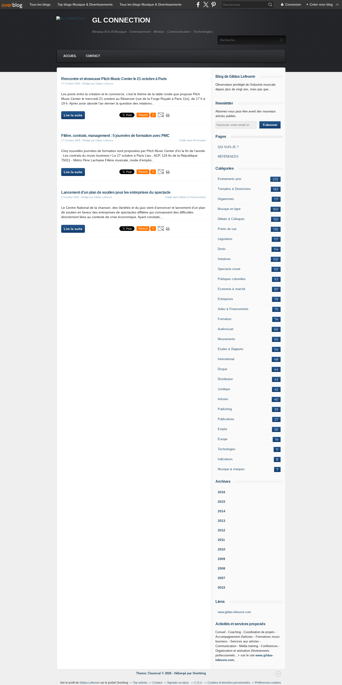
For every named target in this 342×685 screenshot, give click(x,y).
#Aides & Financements (192, 197)
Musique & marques (231, 469)
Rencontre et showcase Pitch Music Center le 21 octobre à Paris (114, 79)
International (226, 359)
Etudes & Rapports (230, 349)
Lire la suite (73, 115)
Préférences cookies (268, 682)
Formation (224, 319)
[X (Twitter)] (206, 4)
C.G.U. (198, 682)
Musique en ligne (229, 209)
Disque (222, 369)
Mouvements (226, 339)
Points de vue (227, 229)
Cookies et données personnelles (229, 682)
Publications (226, 419)
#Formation (199, 140)
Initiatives (224, 259)
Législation (225, 239)
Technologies (226, 449)
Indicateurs (225, 459)
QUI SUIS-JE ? (228, 147)
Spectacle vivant (229, 269)
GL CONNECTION (121, 20)
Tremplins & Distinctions (234, 189)
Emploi (222, 429)
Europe (222, 439)
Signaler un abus (178, 682)
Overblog (199, 673)
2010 (221, 549)
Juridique (224, 389)
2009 (221, 559)
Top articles (140, 682)
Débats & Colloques (231, 219)
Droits (222, 249)
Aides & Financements (233, 309)
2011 (221, 540)
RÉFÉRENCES (228, 156)
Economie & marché (231, 289)
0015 (221, 587)
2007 (221, 578)
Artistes (223, 399)
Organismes (226, 199)
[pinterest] (213, 4)
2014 (221, 511)
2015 (221, 501)
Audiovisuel (225, 329)
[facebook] (198, 4)
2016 (221, 492)
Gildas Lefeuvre (90, 682)
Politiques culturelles (232, 279)
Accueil (70, 56)
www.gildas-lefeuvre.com (234, 612)
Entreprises (225, 299)
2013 (221, 521)
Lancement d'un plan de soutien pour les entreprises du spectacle (115, 192)
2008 (221, 568)
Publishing (225, 409)
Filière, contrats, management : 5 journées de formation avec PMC (115, 136)
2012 (221, 530)
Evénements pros (229, 179)
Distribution (225, 379)
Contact (93, 56)
